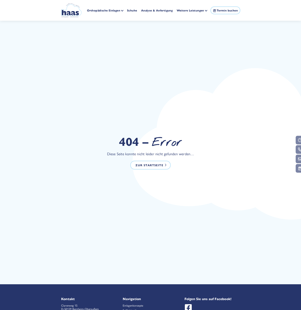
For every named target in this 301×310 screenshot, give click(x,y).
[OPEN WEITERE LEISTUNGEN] (206, 10)
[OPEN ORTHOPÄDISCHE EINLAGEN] (122, 10)
